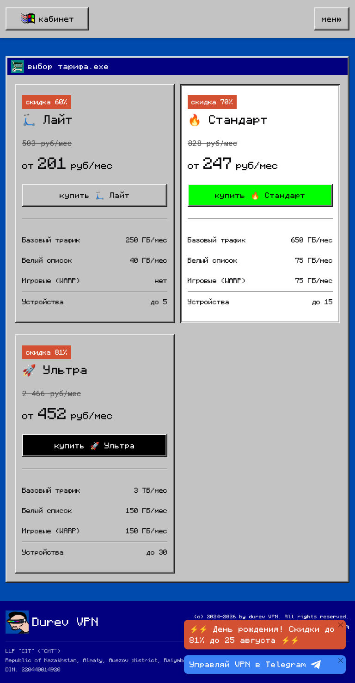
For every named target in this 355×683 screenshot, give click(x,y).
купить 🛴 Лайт (95, 195)
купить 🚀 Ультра (95, 445)
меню (332, 19)
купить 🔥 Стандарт (260, 195)
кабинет (56, 19)
